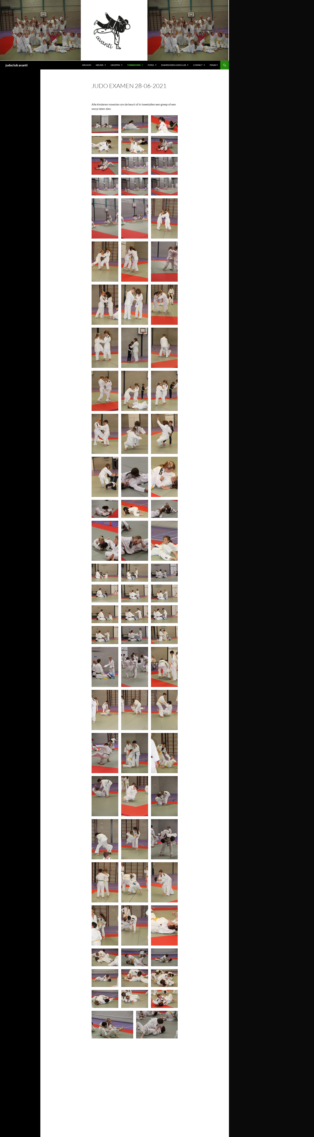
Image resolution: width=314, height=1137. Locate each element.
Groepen (115, 65)
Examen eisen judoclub (173, 65)
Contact (197, 65)
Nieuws (99, 65)
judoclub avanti (16, 65)
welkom (86, 65)
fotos (151, 65)
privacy (214, 65)
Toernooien (133, 65)
